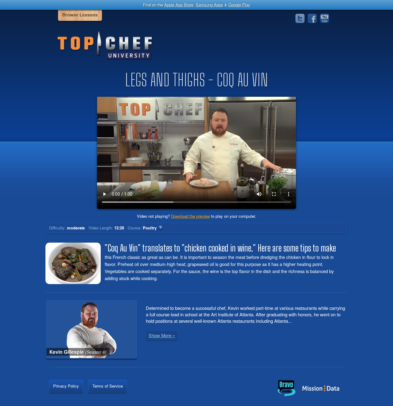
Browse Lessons (80, 15)
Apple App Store (178, 5)
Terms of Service (107, 386)
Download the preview (190, 216)
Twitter (300, 18)
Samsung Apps (209, 5)
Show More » (162, 335)
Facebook (312, 18)
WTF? (160, 227)
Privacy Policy (66, 386)
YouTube (324, 18)
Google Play (239, 5)
